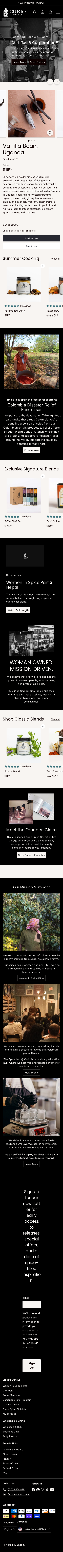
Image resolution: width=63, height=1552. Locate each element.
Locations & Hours (13, 1449)
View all (55, 258)
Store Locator (10, 1454)
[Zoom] (50, 133)
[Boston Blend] (24, 753)
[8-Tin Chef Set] (24, 503)
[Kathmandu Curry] (24, 292)
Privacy (7, 1458)
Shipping (7, 230)
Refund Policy (10, 1468)
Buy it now (31, 246)
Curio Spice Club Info (15, 1409)
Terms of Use (10, 1463)
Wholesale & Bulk (12, 1427)
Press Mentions (11, 1395)
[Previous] (50, 81)
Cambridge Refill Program (17, 1400)
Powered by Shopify (14, 1544)
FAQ (5, 1472)
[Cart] (50, 12)
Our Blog (8, 1390)
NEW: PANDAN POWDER (31, 2)
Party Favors (10, 1436)
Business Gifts (11, 1431)
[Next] (57, 81)
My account (9, 1413)
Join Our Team (11, 1404)
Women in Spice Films (15, 1385)
